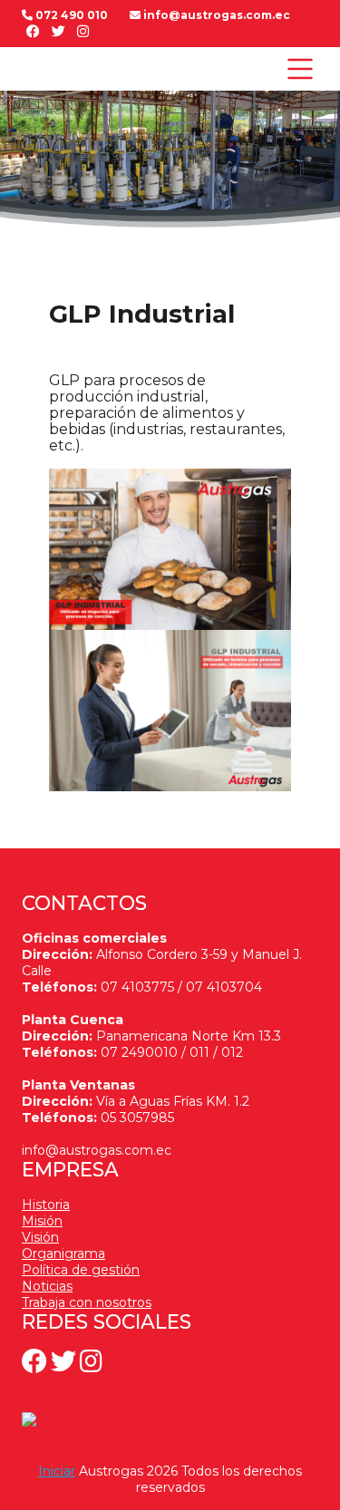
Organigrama (63, 1253)
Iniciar (56, 1471)
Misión (42, 1221)
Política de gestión (81, 1270)
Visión (40, 1237)
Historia (46, 1204)
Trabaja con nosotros (86, 1302)
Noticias (47, 1286)
